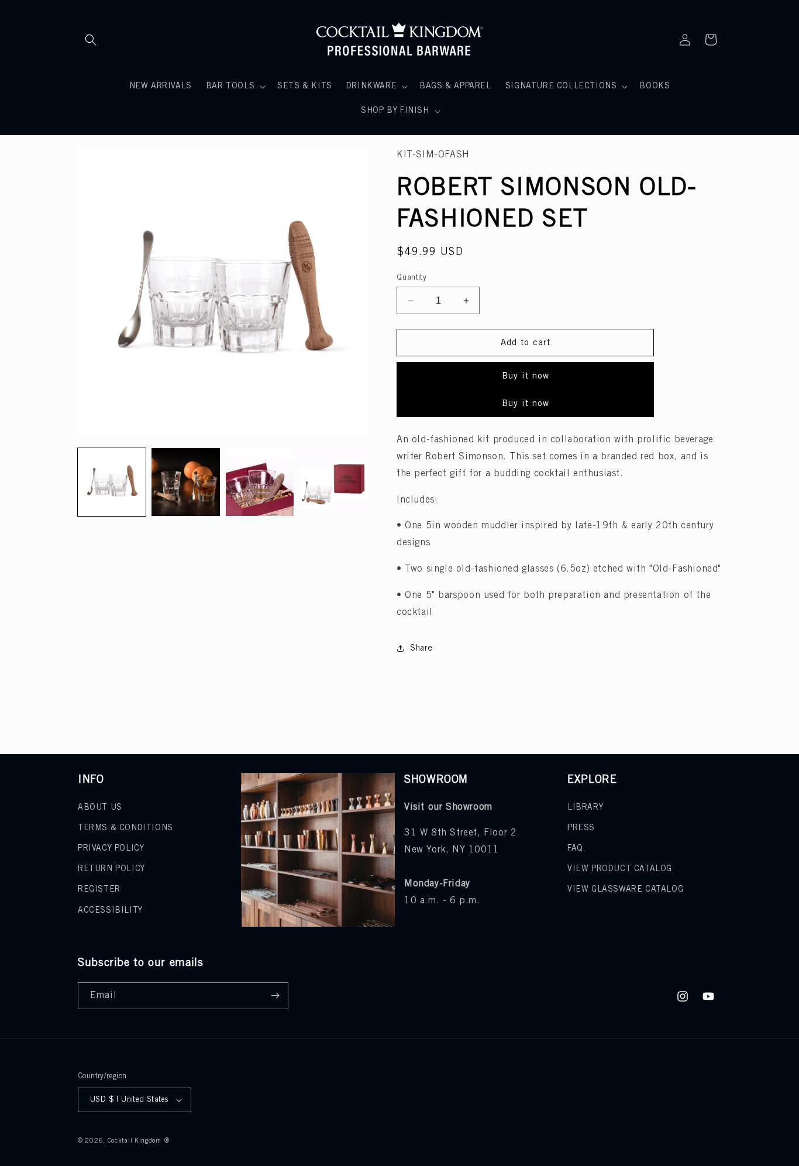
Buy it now (525, 376)
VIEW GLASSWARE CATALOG (625, 889)
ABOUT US (100, 807)
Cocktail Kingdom (134, 1141)
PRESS (581, 828)
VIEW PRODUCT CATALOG (619, 869)
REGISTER (99, 889)
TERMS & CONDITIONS (125, 828)
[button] (91, 40)
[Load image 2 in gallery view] (185, 482)
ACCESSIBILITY (110, 910)
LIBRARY (585, 807)
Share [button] (421, 648)
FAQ (575, 848)
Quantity (411, 277)
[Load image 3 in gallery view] (260, 482)
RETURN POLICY (111, 869)
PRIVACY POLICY (111, 848)
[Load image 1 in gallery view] (112, 482)
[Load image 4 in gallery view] (333, 482)
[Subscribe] (275, 995)
